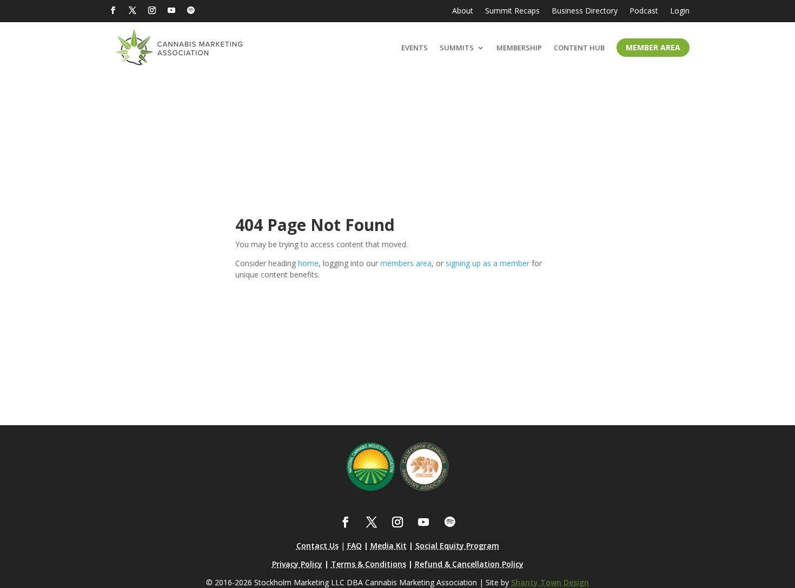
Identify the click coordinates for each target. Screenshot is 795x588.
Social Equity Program (457, 545)
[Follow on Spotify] (190, 10)
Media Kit (388, 545)
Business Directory (585, 11)
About (462, 11)
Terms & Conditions (368, 564)
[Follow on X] (132, 10)
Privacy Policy (297, 564)
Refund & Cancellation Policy (469, 564)
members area (406, 263)
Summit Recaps (512, 11)
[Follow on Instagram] (152, 10)
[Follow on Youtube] (171, 10)
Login (680, 11)
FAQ (354, 545)
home (308, 263)
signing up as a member (487, 263)
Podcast (644, 11)
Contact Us (317, 545)
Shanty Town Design (550, 582)
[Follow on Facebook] (113, 10)
